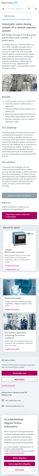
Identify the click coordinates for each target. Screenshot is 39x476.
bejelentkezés (11, 269)
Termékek (8, 250)
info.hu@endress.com (13, 400)
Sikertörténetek (9, 16)
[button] (19, 373)
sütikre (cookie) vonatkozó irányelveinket (19, 452)
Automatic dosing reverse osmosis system (16, 19)
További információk (12, 266)
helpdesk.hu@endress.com (15, 406)
